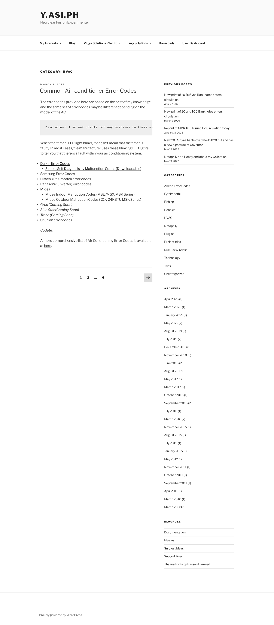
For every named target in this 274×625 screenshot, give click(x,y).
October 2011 (173, 475)
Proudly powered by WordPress (60, 615)
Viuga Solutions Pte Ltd (100, 43)
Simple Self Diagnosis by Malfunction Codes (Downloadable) (93, 169)
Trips (167, 266)
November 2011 (175, 467)
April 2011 (171, 491)
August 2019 (173, 331)
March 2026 (172, 307)
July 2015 (170, 443)
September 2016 (176, 403)
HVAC (168, 218)
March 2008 (173, 507)
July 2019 (170, 339)
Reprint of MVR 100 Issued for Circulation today (196, 128)
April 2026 (171, 299)
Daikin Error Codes (55, 164)
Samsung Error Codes (57, 174)
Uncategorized (174, 274)
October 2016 (173, 395)
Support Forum (174, 556)
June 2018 (171, 363)
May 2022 (171, 323)
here (47, 246)
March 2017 (172, 387)
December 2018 (175, 347)
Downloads (166, 43)
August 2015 (173, 435)
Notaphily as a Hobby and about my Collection (195, 157)
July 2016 (170, 411)
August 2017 (173, 371)
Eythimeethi (172, 194)
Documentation (175, 532)
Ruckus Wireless (175, 250)
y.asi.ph (59, 15)
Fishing (169, 201)
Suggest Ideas (174, 548)
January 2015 (173, 451)
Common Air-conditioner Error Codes (88, 90)
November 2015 (175, 427)
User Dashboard (193, 43)
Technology (172, 258)
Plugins (169, 234)
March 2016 (172, 419)
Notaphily (170, 226)
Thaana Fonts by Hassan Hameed (187, 564)
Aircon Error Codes (177, 186)
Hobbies (169, 210)
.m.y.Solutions (138, 43)
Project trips (172, 241)
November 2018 (175, 355)
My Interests (49, 43)
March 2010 (172, 499)
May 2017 (171, 379)
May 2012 (171, 459)
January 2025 (173, 315)
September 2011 (175, 483)
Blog (72, 43)
